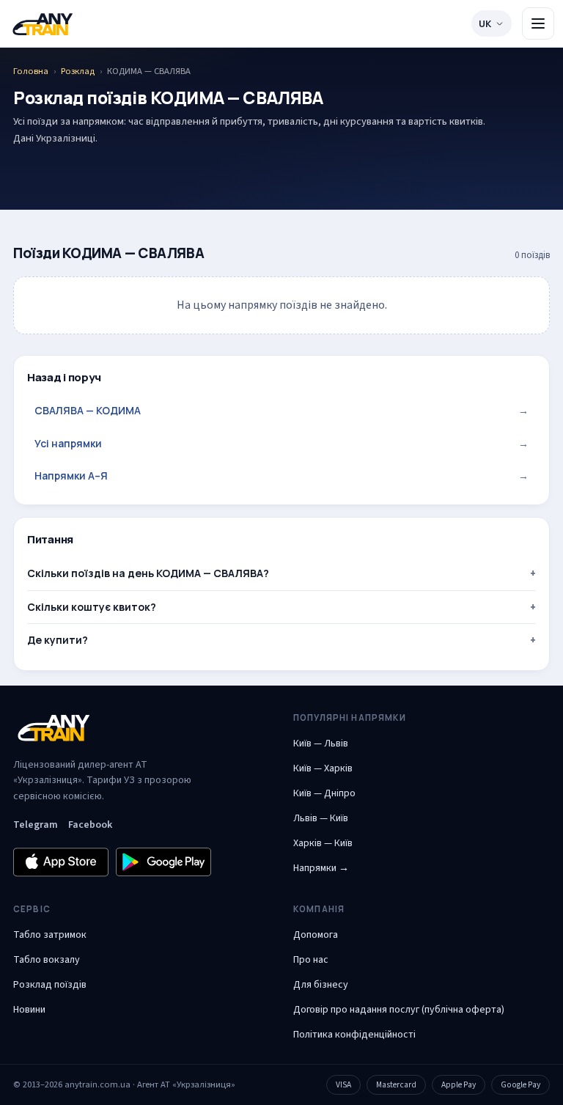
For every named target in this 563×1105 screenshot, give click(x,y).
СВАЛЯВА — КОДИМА (281, 410)
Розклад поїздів (50, 984)
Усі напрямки (281, 443)
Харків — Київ (323, 843)
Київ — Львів (320, 743)
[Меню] (538, 23)
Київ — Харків (323, 768)
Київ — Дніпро (324, 793)
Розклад (78, 71)
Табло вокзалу (46, 959)
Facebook (90, 825)
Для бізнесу (320, 984)
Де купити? (57, 640)
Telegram (35, 825)
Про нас (310, 959)
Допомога (315, 935)
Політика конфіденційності (354, 1034)
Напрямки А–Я (281, 475)
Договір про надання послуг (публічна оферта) (398, 1009)
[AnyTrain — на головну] (42, 24)
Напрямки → (321, 868)
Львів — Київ (320, 818)
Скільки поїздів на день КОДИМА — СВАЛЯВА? (148, 573)
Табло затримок (50, 935)
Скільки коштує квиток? (91, 607)
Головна (30, 71)
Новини (29, 1009)
